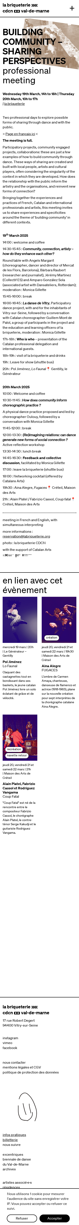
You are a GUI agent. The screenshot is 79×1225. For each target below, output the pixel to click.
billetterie (10, 1140)
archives (9, 1169)
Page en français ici (20, 134)
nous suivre (12, 1144)
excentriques (13, 1154)
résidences (11, 1187)
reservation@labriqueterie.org (26, 536)
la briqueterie (14, 103)
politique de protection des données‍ (31, 1072)
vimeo (7, 1043)
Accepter (54, 1218)
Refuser (22, 1218)
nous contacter (14, 1062)
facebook (10, 1048)
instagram (10, 1038)
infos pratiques (14, 1135)
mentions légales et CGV (22, 1067)
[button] (70, 8)
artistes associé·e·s (17, 1182)
